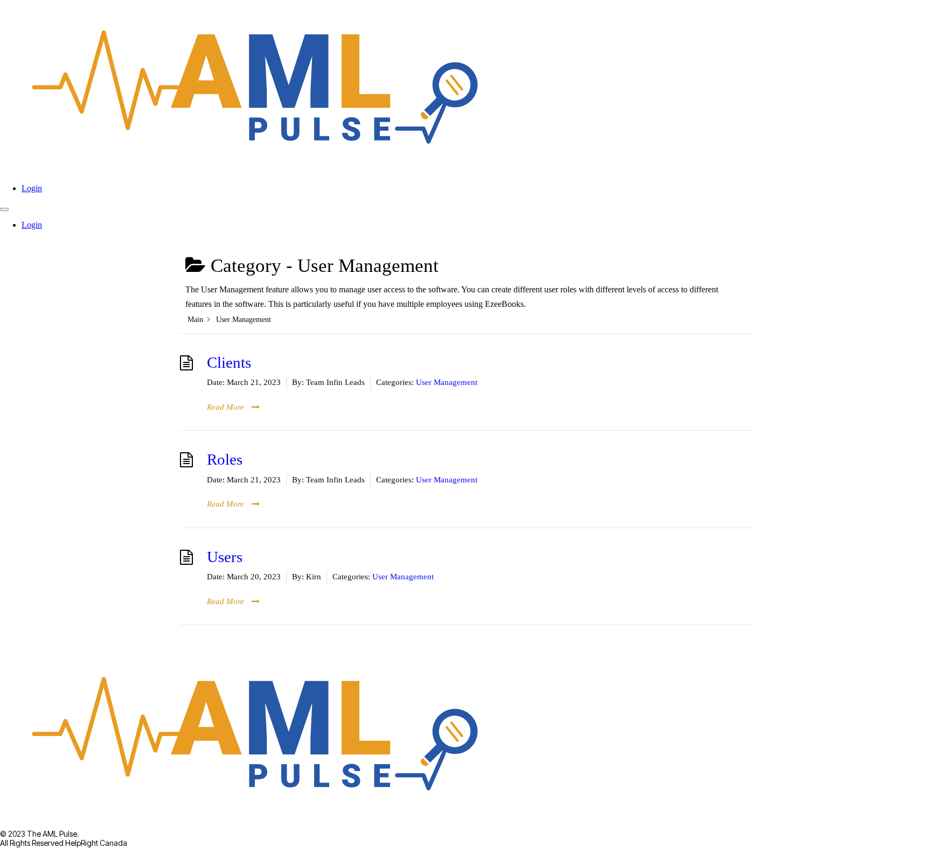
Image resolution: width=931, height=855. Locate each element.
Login (32, 188)
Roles (224, 459)
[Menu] (4, 209)
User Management (446, 382)
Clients (229, 362)
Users (224, 557)
